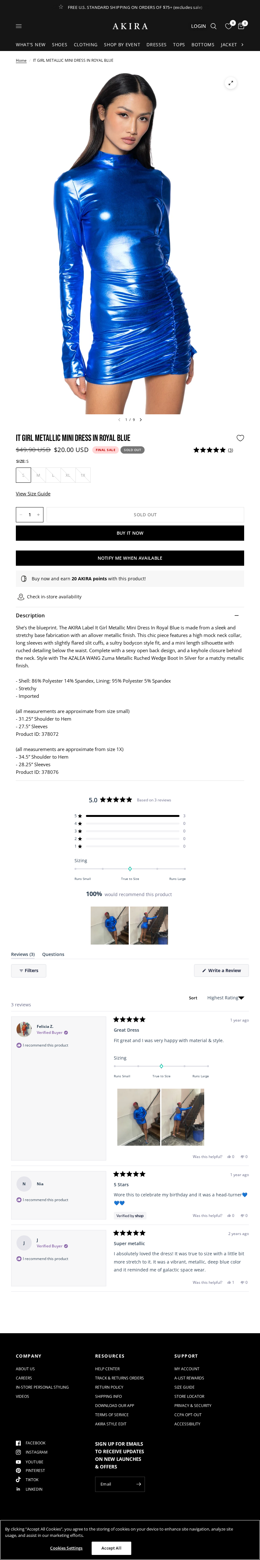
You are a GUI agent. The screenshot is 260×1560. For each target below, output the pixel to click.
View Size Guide (33, 493)
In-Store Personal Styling (42, 1387)
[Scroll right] (242, 44)
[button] (213, 450)
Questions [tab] (53, 955)
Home (21, 60)
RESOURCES (110, 1356)
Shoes (60, 44)
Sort (193, 998)
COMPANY (29, 1356)
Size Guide (184, 1387)
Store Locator (189, 1396)
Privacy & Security (192, 1405)
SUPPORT (186, 1356)
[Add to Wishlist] (240, 438)
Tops (179, 44)
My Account (186, 1369)
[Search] (213, 26)
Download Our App (114, 1405)
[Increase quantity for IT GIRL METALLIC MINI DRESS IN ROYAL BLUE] (38, 514)
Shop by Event (122, 44)
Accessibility (187, 1424)
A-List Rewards (189, 1378)
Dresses (156, 44)
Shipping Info (108, 1396)
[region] (130, 926)
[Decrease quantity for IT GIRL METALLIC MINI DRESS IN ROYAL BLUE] (21, 514)
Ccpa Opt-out (188, 1414)
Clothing (86, 44)
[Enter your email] (138, 1484)
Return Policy (109, 1387)
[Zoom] (231, 83)
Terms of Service (112, 1414)
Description (30, 615)
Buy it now (130, 533)
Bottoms (203, 44)
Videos (22, 1396)
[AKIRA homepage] (130, 26)
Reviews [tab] (23, 955)
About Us (25, 1369)
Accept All (111, 1548)
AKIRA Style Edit (111, 1424)
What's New (31, 44)
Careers (24, 1378)
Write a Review (225, 972)
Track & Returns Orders (119, 1378)
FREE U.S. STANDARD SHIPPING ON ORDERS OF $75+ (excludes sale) (135, 7)
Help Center (107, 1369)
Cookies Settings (66, 1548)
